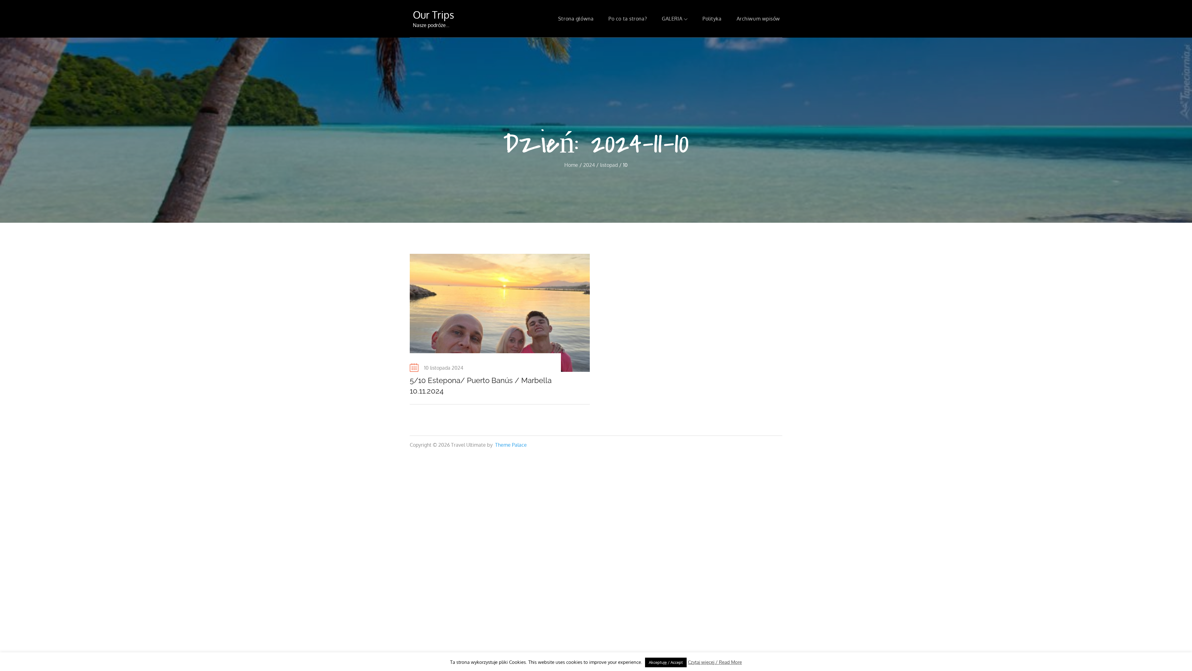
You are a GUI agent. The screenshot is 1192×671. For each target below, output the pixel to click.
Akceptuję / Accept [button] (666, 662)
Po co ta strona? (627, 19)
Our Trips (433, 14)
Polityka (711, 19)
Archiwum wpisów (758, 19)
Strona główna (576, 19)
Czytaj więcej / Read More (715, 662)
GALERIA (672, 19)
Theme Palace (511, 445)
